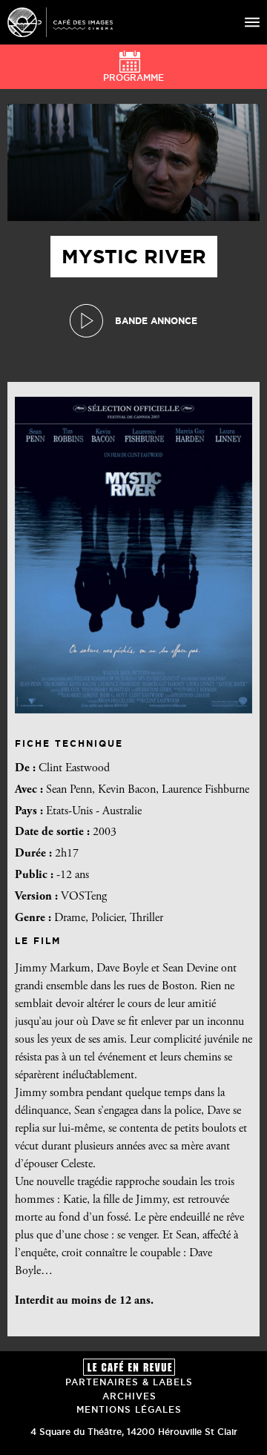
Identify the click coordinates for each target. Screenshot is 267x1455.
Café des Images (60, 22)
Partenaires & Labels (129, 1382)
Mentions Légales (129, 1409)
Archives (129, 1396)
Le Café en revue (129, 1367)
